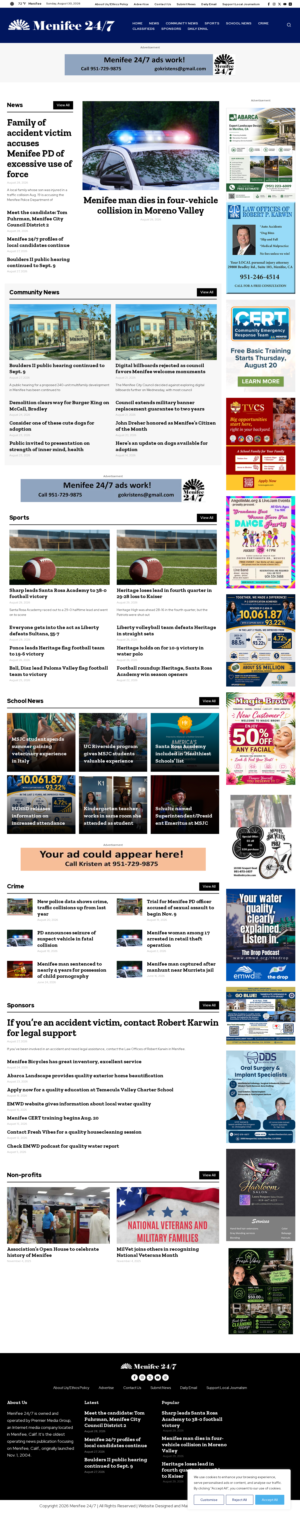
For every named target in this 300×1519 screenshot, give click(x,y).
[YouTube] (284, 4)
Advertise (106, 1387)
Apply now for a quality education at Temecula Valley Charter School (90, 1089)
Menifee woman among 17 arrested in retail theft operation (178, 938)
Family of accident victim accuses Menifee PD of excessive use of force (39, 148)
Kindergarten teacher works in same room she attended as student (112, 815)
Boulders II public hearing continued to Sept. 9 (38, 262)
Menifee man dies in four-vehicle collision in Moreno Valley (150, 205)
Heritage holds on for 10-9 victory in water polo (160, 650)
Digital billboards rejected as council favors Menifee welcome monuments (160, 368)
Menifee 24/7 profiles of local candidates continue (38, 242)
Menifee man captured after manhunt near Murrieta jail (181, 967)
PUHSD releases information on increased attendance (38, 815)
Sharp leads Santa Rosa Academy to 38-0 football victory (58, 593)
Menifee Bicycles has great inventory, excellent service (74, 1061)
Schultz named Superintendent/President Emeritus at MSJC (183, 815)
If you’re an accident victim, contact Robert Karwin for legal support (113, 1027)
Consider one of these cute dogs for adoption (51, 426)
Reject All (239, 1500)
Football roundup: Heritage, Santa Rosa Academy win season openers (164, 671)
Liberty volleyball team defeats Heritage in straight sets (166, 630)
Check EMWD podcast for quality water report (63, 1146)
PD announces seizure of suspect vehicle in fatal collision (66, 938)
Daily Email (188, 1387)
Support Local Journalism (226, 1387)
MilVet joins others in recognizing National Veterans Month (158, 1252)
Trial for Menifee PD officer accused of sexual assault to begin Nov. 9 (180, 907)
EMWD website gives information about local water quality (79, 1104)
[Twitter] (279, 4)
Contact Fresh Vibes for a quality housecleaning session (74, 1132)
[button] (289, 25)
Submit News (160, 1387)
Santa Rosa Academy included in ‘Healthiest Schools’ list (183, 753)
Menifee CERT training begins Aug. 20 (53, 1118)
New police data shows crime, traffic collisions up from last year (72, 907)
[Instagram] (274, 4)
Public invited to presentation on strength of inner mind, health (49, 446)
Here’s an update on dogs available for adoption (162, 446)
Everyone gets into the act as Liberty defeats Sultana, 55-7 (54, 630)
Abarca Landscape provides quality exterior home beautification (85, 1075)
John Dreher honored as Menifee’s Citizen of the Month (166, 426)
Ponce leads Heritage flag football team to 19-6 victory (57, 650)
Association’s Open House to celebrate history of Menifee (53, 1252)
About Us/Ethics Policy (71, 1387)
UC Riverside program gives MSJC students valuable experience (111, 753)
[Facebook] (268, 4)
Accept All (270, 1500)
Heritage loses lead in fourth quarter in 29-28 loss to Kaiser (164, 593)
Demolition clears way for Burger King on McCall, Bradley (59, 405)
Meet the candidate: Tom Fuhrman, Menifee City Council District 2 (37, 218)
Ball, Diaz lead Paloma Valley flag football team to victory (58, 671)
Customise (209, 1500)
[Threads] (290, 4)
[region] (239, 1489)
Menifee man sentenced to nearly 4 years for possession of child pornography (71, 970)
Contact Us (132, 1387)
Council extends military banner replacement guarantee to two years (160, 405)
